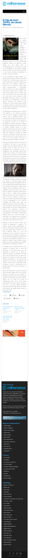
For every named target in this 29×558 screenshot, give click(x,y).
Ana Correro (7, 489)
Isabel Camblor (7, 435)
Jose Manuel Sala (8, 515)
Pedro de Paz (7, 446)
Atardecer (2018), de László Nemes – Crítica (8, 308)
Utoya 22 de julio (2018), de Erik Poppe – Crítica (19, 308)
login (19, 556)
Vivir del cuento (7, 544)
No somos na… (7, 533)
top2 (22, 27)
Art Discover (7, 457)
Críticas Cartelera (16, 27)
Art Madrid (6, 459)
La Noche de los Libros (9, 469)
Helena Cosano (7, 508)
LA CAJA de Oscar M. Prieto (10, 519)
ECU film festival (8, 464)
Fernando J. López (8, 501)
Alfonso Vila (6, 487)
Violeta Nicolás (7, 542)
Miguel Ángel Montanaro (10, 526)
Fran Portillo (7, 503)
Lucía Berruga (7, 521)
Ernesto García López (9, 430)
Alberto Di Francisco (9, 485)
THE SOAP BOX (7, 537)
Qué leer (6, 473)
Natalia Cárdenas (8, 530)
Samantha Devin (8, 448)
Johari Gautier (7, 512)
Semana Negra (7, 478)
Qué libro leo (7, 475)
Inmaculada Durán (8, 510)
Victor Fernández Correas (10, 540)
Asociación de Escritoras (10, 462)
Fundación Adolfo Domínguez (11, 466)
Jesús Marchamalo (8, 439)
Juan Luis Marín (7, 517)
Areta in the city (7, 494)
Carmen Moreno (8, 496)
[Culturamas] (14, 390)
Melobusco (6, 471)
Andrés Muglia (7, 425)
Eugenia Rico (7, 432)
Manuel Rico (7, 444)
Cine (11, 27)
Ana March (6, 492)
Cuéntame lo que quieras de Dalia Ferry (13, 499)
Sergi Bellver (7, 451)
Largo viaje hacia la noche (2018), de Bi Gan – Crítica (7, 317)
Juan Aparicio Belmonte (9, 441)
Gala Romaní (7, 505)
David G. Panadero (8, 428)
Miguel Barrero (7, 528)
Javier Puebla (7, 437)
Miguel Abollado (8, 524)
